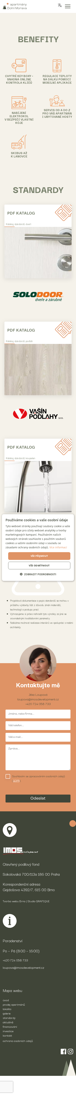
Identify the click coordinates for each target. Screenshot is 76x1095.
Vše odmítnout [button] (39, 565)
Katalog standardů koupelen (20, 458)
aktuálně (8, 1022)
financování (10, 1026)
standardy (9, 1017)
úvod (6, 1000)
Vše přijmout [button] (39, 556)
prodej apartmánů (14, 1004)
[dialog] (38, 547)
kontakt (7, 1035)
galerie (7, 1013)
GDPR (16, 780)
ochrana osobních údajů (18, 1040)
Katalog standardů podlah (19, 341)
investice (8, 1031)
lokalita (7, 1009)
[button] (38, 574)
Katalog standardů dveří (18, 224)
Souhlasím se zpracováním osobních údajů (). (38, 778)
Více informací (58, 547)
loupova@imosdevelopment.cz (38, 699)
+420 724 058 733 (38, 703)
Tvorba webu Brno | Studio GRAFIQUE (26, 901)
